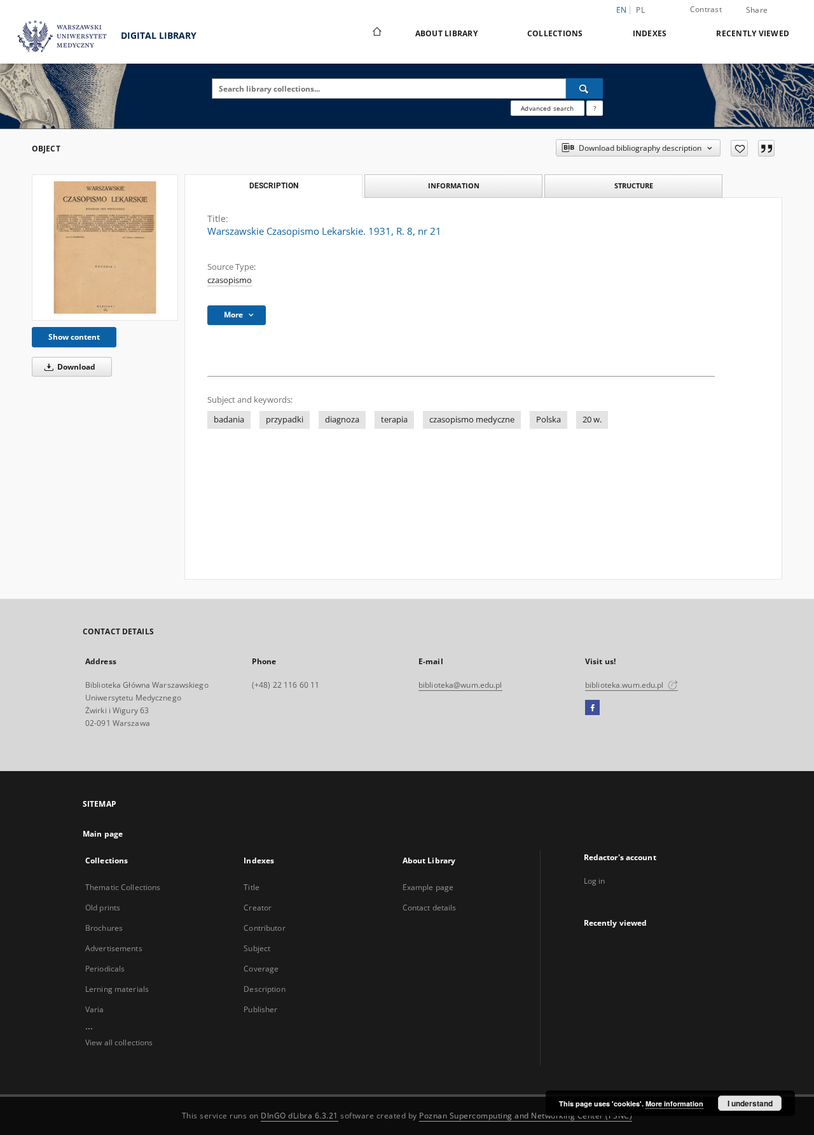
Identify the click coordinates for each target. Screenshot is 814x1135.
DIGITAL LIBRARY (157, 35)
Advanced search (547, 108)
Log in (594, 880)
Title (251, 887)
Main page (103, 833)
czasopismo (229, 280)
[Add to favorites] (739, 148)
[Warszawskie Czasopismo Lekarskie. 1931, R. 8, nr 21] (105, 247)
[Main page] (376, 33)
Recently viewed (752, 33)
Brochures (104, 928)
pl (640, 10)
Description (264, 989)
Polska (548, 419)
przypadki (284, 419)
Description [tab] (273, 185)
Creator (258, 907)
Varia (94, 1009)
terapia (394, 419)
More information (674, 1103)
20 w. (592, 419)
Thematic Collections (122, 887)
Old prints (102, 907)
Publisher (260, 1009)
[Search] (584, 88)
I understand (750, 1103)
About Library (446, 33)
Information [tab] (453, 185)
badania (229, 419)
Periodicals (105, 968)
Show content (74, 336)
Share (757, 10)
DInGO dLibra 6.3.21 (299, 1115)
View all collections (119, 1042)
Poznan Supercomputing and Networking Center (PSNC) (525, 1115)
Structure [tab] (633, 185)
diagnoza (342, 419)
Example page (428, 887)
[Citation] (766, 148)
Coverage (261, 968)
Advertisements (113, 948)
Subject (257, 948)
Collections (555, 33)
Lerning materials (117, 989)
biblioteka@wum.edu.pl (460, 684)
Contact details (430, 907)
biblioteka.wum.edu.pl (625, 684)
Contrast (706, 9)
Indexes (650, 33)
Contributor (264, 928)
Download (75, 366)
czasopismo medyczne (471, 419)
